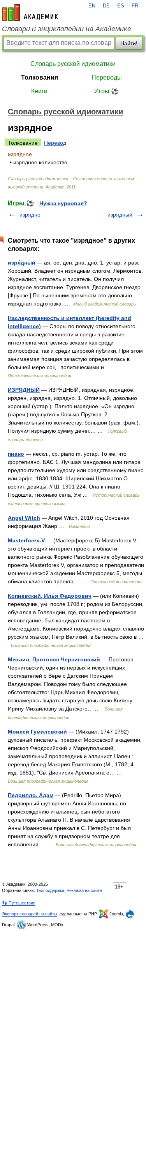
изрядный (119, 214)
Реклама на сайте (84, 890)
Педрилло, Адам (30, 795)
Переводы (106, 77)
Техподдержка (50, 890)
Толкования (39, 77)
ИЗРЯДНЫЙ (24, 390)
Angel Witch (24, 518)
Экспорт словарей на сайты (29, 913)
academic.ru (30, 12)
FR (135, 6)
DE (106, 6)
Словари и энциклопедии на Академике (66, 29)
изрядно (29, 214)
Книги (39, 91)
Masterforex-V (26, 540)
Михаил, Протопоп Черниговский (54, 659)
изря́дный (21, 262)
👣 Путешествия (18, 903)
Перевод (55, 143)
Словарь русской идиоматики (73, 63)
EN (91, 6)
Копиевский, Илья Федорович (49, 596)
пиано (16, 454)
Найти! (128, 43)
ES (120, 6)
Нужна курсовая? (63, 203)
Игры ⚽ (106, 91)
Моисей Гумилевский (37, 731)
